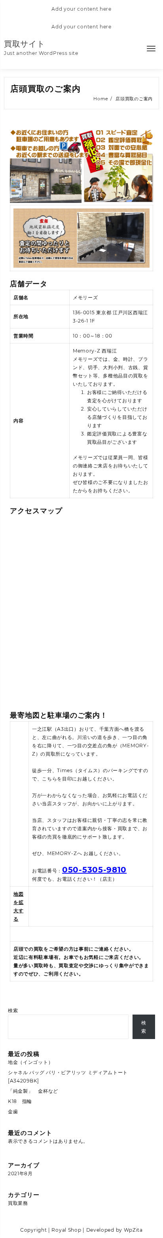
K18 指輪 (20, 1101)
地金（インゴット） (30, 1062)
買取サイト (24, 44)
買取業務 (18, 1203)
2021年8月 (20, 1173)
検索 (13, 1010)
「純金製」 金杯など (33, 1091)
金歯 (13, 1111)
